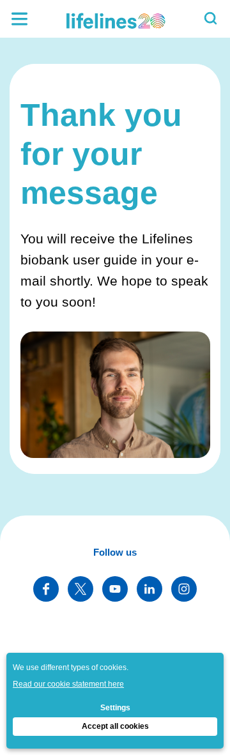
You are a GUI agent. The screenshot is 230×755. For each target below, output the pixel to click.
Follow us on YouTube (115, 589)
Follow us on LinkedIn (149, 589)
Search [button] (211, 18)
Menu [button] (19, 18)
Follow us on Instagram (184, 589)
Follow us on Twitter (80, 589)
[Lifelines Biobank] (115, 18)
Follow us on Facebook (46, 589)
